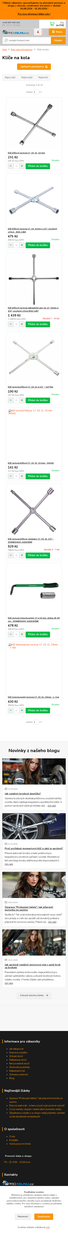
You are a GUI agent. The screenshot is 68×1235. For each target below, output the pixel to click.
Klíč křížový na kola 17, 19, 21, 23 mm (26, 152)
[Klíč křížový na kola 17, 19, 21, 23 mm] (34, 124)
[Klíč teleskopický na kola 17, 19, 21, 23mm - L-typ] (34, 668)
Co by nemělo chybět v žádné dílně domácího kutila (35, 1109)
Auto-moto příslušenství (21, 49)
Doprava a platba (18, 1052)
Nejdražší (43, 77)
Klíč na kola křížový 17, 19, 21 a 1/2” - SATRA (30, 387)
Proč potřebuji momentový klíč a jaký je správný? (34, 848)
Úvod (4, 49)
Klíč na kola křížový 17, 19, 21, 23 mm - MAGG (31, 463)
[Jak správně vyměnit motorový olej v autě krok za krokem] (34, 942)
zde (48, 1227)
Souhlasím (44, 1216)
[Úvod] (15, 32)
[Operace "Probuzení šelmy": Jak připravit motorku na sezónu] (34, 885)
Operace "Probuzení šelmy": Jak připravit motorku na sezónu (29, 908)
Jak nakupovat (16, 1049)
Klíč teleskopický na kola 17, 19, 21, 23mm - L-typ (33, 697)
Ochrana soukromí (18, 1074)
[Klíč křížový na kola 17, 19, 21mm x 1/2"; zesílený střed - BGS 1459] (34, 200)
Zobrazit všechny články (32, 995)
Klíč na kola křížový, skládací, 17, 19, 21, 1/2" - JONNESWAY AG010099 (31, 540)
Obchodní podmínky (19, 1067)
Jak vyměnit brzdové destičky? (23, 793)
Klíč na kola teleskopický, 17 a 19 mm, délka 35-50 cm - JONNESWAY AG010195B (34, 620)
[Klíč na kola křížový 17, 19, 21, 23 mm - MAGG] (34, 434)
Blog (11, 1078)
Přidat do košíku (38, 166)
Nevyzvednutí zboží (19, 1063)
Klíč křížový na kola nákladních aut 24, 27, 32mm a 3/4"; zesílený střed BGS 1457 (33, 309)
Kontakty (13, 1140)
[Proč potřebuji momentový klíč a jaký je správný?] (34, 826)
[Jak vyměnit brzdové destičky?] (34, 771)
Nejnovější (10, 77)
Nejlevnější (26, 77)
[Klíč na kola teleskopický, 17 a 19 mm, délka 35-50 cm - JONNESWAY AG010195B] (34, 589)
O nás (12, 1136)
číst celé (52, 805)
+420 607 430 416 (11, 22)
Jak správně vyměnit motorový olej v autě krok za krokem (33, 966)
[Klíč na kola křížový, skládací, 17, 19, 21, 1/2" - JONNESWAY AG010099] (34, 510)
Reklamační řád (17, 1071)
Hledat (58, 40)
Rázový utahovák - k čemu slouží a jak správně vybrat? (37, 1105)
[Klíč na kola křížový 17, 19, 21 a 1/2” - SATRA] (34, 358)
